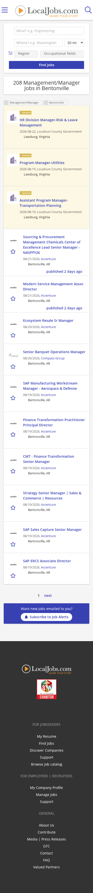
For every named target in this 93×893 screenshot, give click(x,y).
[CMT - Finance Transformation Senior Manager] (13, 460)
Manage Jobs (46, 794)
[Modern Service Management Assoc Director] (13, 287)
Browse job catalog (46, 764)
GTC (46, 846)
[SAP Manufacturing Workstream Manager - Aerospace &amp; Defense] (13, 387)
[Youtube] (51, 709)
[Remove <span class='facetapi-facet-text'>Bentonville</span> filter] (46, 103)
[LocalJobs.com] (46, 10)
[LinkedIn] (43, 709)
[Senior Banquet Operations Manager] (13, 355)
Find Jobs (46, 743)
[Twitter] (35, 709)
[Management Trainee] (13, 117)
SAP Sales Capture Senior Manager (52, 529)
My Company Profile (46, 787)
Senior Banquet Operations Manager (54, 351)
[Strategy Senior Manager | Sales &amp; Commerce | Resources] (13, 496)
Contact (46, 853)
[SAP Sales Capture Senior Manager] (13, 533)
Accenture (48, 259)
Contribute (47, 832)
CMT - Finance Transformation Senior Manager (48, 459)
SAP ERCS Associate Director (47, 560)
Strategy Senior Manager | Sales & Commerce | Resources (52, 496)
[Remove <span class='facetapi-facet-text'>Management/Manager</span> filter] (6, 103)
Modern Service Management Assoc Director (53, 286)
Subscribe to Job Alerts (49, 616)
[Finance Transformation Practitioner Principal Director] (13, 423)
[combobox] (49, 31)
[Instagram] (59, 709)
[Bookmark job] (13, 251)
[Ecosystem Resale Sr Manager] (13, 324)
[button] (11, 53)
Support (46, 757)
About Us (46, 825)
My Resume (46, 736)
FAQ (46, 860)
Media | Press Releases (46, 839)
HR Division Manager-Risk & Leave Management (49, 122)
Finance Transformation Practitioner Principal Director (54, 422)
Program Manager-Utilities (42, 162)
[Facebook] (27, 709)
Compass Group (53, 358)
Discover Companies (46, 750)
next (48, 595)
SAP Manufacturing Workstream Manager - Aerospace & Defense (50, 386)
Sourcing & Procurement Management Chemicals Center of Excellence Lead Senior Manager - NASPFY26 (51, 244)
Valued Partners (46, 867)
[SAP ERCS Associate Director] (13, 564)
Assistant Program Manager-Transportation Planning (44, 203)
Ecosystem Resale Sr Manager (48, 320)
